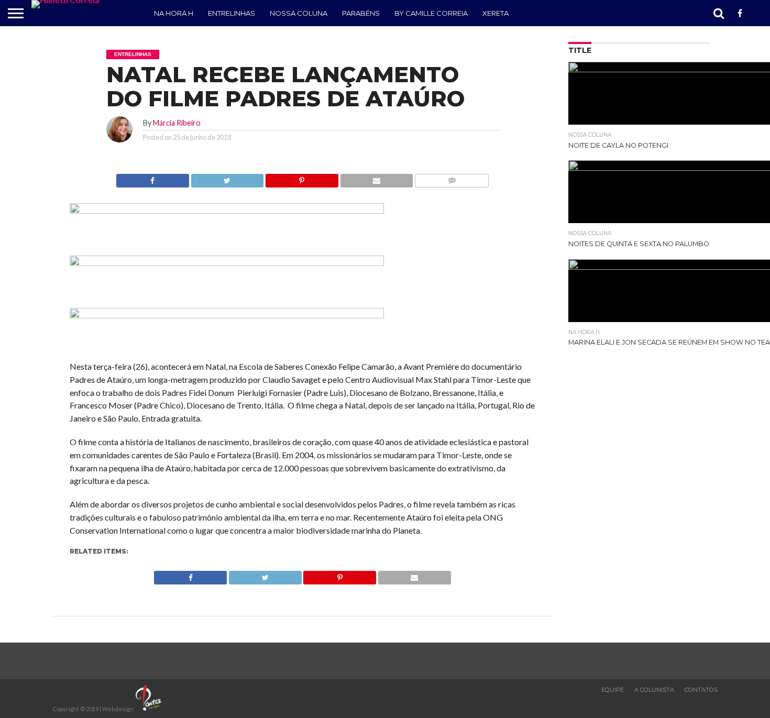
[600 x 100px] (227, 315)
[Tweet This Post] (227, 178)
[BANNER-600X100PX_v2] (227, 263)
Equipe (612, 689)
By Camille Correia (431, 13)
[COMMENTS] (451, 178)
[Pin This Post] (301, 178)
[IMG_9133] (227, 210)
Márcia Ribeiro (177, 122)
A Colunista (654, 689)
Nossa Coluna (298, 13)
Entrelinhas (231, 13)
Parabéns (361, 13)
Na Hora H (173, 13)
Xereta (495, 13)
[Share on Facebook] (152, 178)
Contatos (701, 689)
